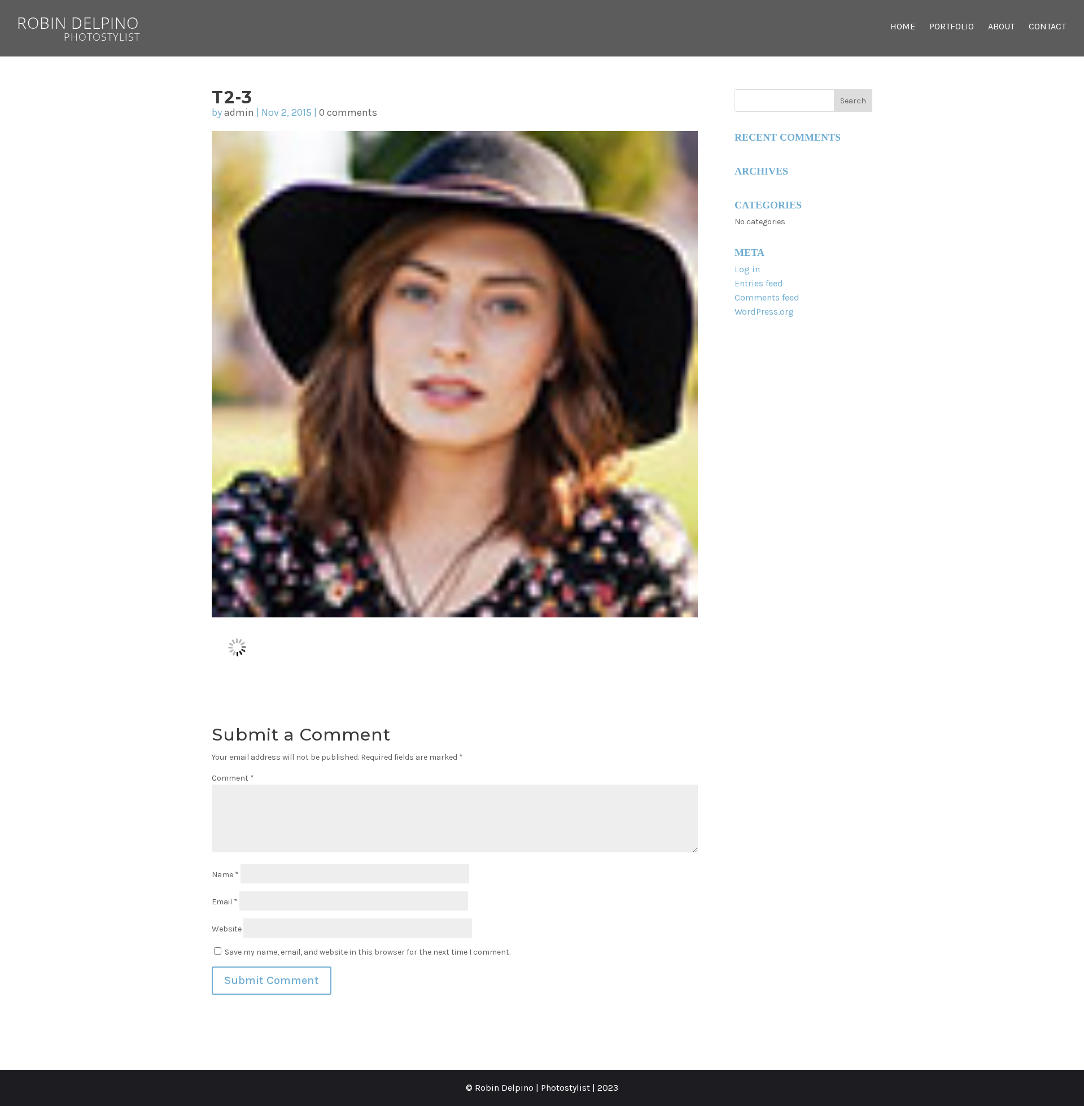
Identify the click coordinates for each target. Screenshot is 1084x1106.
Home (902, 27)
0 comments (348, 112)
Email (225, 902)
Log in (747, 269)
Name (225, 874)
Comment (233, 778)
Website (227, 929)
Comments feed (767, 297)
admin (239, 112)
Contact (1047, 27)
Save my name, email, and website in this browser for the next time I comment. (367, 952)
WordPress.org (764, 311)
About (1001, 27)
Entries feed (759, 283)
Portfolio (951, 27)
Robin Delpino (78, 27)
